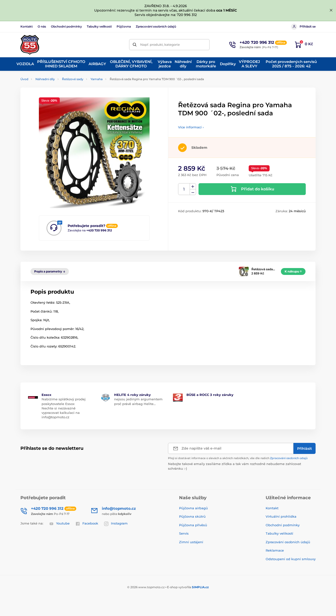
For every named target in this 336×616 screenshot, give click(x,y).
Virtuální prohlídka (281, 516)
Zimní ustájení (191, 542)
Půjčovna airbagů (193, 508)
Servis (184, 533)
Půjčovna (124, 26)
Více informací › (191, 127)
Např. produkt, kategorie (160, 44)
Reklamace (275, 550)
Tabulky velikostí (99, 26)
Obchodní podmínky (66, 26)
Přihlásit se (308, 26)
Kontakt (26, 26)
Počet (184, 189)
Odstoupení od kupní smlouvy (291, 559)
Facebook (90, 523)
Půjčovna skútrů (192, 516)
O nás (42, 26)
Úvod (24, 79)
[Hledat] (134, 44)
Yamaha (97, 79)
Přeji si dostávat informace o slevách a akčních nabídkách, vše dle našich (237, 458)
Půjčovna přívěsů (193, 525)
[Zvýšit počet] (193, 186)
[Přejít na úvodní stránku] (29, 45)
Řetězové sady (72, 79)
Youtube (63, 523)
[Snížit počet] (193, 192)
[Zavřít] (331, 10)
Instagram (119, 523)
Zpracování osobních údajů (156, 26)
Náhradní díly (45, 79)
